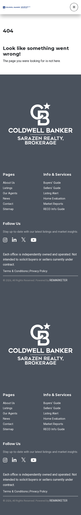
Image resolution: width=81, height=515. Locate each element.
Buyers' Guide (52, 182)
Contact (8, 204)
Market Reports (53, 204)
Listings (7, 188)
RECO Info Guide (54, 209)
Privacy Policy (38, 271)
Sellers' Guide (52, 188)
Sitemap (8, 209)
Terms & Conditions (15, 271)
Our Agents (10, 193)
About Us (9, 182)
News (6, 198)
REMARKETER (58, 280)
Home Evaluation (54, 198)
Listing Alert (50, 193)
